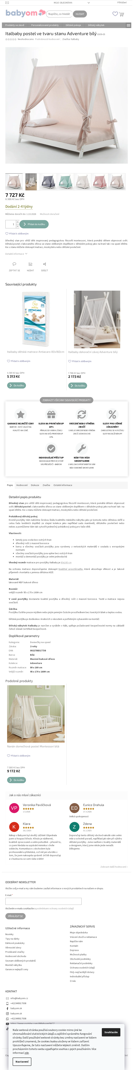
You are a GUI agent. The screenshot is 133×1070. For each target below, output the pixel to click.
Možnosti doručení (49, 214)
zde (27, 1053)
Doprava (74, 950)
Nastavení (22, 1062)
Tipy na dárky (12, 939)
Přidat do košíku (36, 224)
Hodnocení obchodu (15, 956)
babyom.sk (16, 1008)
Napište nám (76, 941)
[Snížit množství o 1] (17, 226)
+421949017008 (18, 1003)
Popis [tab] (10, 485)
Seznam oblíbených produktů (20, 961)
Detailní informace (14, 254)
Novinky (9, 934)
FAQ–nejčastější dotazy (82, 972)
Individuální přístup (79, 976)
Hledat (80, 13)
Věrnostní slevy (13, 947)
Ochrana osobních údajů (82, 967)
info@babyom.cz (19, 998)
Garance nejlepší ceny (16, 969)
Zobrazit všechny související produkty (67, 400)
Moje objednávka (63, 2)
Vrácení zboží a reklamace (83, 937)
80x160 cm (66, 562)
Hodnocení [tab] (22, 485)
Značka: (70, 39)
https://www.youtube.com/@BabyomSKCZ (33, 1023)
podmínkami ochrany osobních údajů (55, 908)
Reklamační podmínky (81, 963)
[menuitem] (15, 25)
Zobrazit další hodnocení (113, 867)
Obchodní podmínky (80, 959)
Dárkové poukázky (15, 943)
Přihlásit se (15, 916)
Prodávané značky (14, 952)
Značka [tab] (46, 485)
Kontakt (74, 946)
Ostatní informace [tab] (63, 485)
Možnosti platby (78, 954)
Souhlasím (111, 1032)
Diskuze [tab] (35, 485)
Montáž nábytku (13, 965)
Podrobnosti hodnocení (47, 39)
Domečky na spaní (40, 642)
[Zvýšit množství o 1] (17, 222)
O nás (73, 981)
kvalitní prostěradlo (71, 569)
